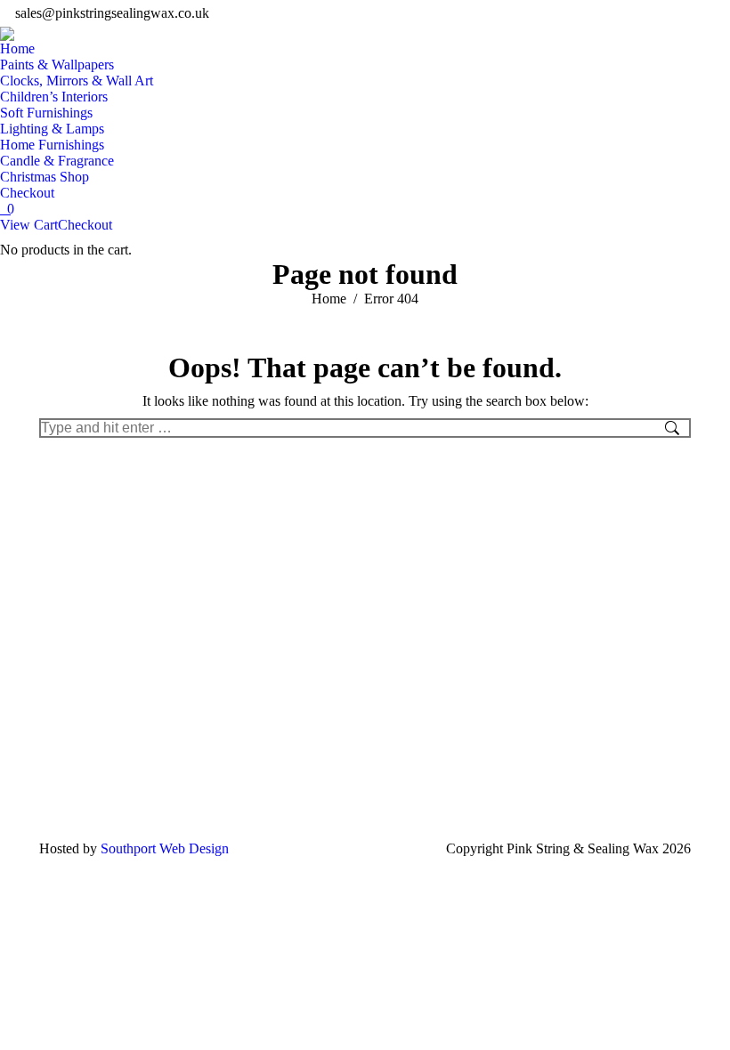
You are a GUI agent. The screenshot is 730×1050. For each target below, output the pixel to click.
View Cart (29, 224)
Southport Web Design (165, 848)
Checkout (85, 224)
